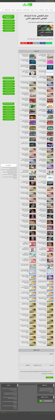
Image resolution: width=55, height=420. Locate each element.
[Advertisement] (8, 55)
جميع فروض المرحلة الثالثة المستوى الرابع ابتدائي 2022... (25, 127)
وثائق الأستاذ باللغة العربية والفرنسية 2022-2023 (42, 265)
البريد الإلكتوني (37, 365)
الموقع (28, 365)
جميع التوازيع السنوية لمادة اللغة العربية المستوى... (42, 271)
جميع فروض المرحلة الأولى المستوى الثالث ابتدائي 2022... (42, 193)
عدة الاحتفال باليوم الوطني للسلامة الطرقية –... (25, 144)
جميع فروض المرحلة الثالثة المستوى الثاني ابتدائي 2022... (25, 133)
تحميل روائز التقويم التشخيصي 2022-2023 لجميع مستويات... (25, 221)
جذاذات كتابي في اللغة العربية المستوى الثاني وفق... (25, 343)
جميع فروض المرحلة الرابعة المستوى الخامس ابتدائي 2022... (42, 110)
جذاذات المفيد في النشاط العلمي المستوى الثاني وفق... (42, 326)
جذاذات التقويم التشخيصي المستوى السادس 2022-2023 (42, 249)
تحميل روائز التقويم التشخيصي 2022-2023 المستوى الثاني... (25, 215)
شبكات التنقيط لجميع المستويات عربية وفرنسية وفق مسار (24, 66)
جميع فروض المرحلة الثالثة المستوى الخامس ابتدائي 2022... (42, 127)
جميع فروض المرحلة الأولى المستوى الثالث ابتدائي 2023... (42, 88)
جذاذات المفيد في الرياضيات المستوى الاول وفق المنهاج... (25, 287)
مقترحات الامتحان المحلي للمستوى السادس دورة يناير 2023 (25, 166)
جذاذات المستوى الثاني (8, 83)
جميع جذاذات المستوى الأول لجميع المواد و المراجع (25, 276)
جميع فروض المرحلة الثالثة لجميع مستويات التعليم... (42, 121)
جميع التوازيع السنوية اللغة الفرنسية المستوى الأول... (24, 271)
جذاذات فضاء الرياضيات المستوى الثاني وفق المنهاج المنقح (42, 332)
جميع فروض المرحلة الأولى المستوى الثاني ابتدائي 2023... (24, 88)
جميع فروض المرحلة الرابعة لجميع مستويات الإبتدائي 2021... (42, 55)
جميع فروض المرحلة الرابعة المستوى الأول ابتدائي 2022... (25, 99)
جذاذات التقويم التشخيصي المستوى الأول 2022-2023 (25, 260)
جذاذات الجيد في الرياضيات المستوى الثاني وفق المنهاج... (24, 332)
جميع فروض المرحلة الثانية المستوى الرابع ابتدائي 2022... (42, 160)
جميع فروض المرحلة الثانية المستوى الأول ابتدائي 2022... (25, 149)
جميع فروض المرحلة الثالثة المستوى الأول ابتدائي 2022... (42, 138)
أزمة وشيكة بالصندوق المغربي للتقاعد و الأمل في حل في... (42, 177)
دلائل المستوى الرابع (8, 114)
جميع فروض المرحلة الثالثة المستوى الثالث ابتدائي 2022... (42, 133)
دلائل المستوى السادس (8, 119)
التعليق (51, 354)
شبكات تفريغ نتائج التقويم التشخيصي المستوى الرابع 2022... (24, 232)
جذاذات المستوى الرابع (8, 88)
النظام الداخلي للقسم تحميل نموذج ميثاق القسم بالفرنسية (25, 55)
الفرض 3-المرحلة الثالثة (8, 23)
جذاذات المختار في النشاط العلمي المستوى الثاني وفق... (24, 326)
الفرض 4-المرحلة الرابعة (9, 20)
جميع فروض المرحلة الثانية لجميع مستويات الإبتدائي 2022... (42, 149)
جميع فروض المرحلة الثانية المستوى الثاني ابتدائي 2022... (42, 155)
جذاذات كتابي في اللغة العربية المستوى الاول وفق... (25, 298)
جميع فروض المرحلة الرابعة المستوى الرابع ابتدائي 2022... (25, 105)
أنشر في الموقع (33, 413)
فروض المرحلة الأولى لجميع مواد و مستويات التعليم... (42, 77)
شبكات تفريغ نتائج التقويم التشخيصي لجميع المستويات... (41, 226)
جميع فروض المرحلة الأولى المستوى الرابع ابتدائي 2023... (24, 83)
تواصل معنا (37, 413)
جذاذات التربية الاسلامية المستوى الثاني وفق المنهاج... (42, 343)
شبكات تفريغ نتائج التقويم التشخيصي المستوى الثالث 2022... (41, 238)
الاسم (51, 365)
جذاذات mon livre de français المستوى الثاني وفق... (42, 315)
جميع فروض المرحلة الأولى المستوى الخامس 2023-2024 (42, 83)
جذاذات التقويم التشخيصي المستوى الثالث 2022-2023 (25, 254)
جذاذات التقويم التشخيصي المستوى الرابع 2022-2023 (42, 254)
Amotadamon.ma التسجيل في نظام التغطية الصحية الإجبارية (24, 171)
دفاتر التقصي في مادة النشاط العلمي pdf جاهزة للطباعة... (42, 61)
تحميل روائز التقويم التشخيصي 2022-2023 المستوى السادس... (25, 204)
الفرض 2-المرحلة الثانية (8, 25)
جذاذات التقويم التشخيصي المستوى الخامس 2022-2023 (25, 249)
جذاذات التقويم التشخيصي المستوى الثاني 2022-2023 (42, 260)
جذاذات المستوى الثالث (8, 86)
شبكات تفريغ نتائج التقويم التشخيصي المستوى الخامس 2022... (41, 232)
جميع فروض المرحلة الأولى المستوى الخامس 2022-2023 (42, 199)
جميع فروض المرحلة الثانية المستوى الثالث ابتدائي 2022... (25, 155)
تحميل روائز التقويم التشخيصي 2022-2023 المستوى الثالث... (42, 215)
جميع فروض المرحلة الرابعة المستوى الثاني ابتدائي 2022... (42, 99)
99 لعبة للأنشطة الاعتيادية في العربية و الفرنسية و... (25, 72)
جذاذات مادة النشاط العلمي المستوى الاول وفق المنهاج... (25, 282)
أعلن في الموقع (51, 413)
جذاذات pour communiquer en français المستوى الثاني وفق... (24, 315)
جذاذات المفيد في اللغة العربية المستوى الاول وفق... (42, 298)
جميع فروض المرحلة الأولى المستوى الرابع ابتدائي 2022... (24, 193)
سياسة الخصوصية (42, 413)
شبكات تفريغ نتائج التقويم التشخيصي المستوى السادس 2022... (24, 226)
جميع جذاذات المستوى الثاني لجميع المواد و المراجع (42, 304)
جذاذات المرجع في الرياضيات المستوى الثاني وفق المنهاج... (42, 337)
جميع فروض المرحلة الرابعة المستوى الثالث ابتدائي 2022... (42, 105)
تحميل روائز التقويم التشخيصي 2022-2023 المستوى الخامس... (42, 210)
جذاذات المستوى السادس (9, 93)
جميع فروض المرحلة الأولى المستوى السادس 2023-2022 (24, 199)
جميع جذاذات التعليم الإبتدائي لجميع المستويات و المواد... (41, 276)
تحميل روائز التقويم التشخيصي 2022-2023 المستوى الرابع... (25, 210)
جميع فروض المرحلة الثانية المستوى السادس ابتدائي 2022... (42, 166)
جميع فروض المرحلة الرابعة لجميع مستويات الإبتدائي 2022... (25, 94)
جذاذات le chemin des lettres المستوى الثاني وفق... (25, 304)
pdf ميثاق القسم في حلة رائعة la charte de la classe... (25, 61)
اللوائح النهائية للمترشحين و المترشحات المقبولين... (42, 182)
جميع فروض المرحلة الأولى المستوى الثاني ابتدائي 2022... (24, 188)
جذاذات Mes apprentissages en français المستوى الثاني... (24, 321)
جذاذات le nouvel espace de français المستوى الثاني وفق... (42, 309)
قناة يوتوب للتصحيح (8, 30)
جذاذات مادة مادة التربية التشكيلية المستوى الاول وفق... (42, 293)
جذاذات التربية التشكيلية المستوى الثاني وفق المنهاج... (25, 337)
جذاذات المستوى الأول (8, 81)
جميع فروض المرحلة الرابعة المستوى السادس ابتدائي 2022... (24, 110)
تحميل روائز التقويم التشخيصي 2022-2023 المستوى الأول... (42, 221)
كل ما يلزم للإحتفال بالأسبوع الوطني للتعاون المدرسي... (25, 182)
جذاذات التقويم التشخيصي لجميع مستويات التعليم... (25, 243)
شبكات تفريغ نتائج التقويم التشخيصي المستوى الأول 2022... (41, 243)
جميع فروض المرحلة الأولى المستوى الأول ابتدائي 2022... (42, 188)
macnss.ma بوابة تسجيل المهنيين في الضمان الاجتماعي (42, 171)
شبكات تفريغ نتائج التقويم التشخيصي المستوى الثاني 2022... (24, 238)
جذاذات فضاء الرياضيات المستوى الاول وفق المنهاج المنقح (42, 287)
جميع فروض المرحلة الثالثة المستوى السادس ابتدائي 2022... (24, 121)
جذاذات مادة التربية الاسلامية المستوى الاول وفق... (24, 293)
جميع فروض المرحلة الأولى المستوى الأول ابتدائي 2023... (42, 94)
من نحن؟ (47, 413)
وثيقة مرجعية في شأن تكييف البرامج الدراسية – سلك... (42, 72)
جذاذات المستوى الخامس (9, 91)
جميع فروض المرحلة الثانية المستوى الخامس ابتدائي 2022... (25, 160)
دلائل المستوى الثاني (9, 109)
